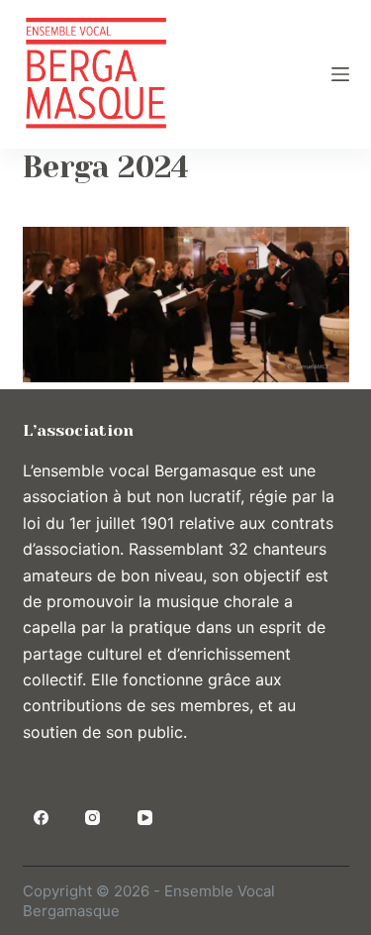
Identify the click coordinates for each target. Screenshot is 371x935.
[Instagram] (93, 818)
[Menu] (340, 74)
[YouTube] (145, 818)
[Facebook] (41, 818)
